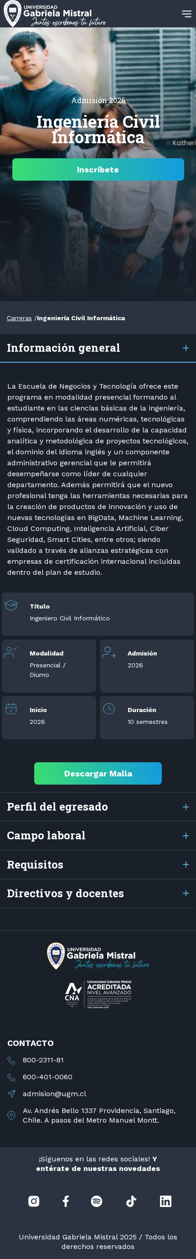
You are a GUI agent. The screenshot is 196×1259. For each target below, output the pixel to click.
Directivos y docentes (65, 893)
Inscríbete (98, 169)
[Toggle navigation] (186, 13)
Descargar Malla (98, 773)
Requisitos (35, 864)
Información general (63, 347)
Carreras (19, 318)
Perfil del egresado (57, 806)
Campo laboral (46, 835)
